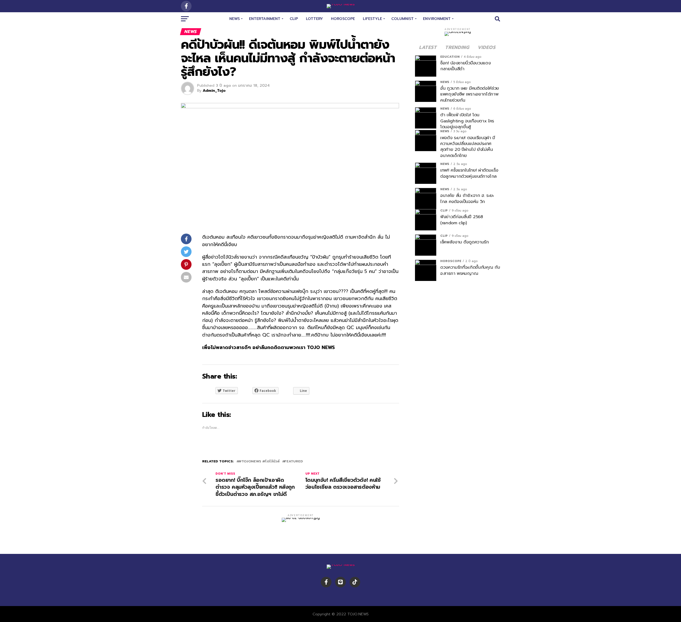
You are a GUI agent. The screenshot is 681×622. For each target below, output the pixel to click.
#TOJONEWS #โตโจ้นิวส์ (259, 461)
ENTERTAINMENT (264, 19)
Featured (293, 461)
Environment (437, 19)
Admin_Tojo (214, 90)
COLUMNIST (402, 19)
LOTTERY (314, 19)
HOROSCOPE (343, 19)
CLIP (294, 19)
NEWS (234, 19)
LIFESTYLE (372, 19)
